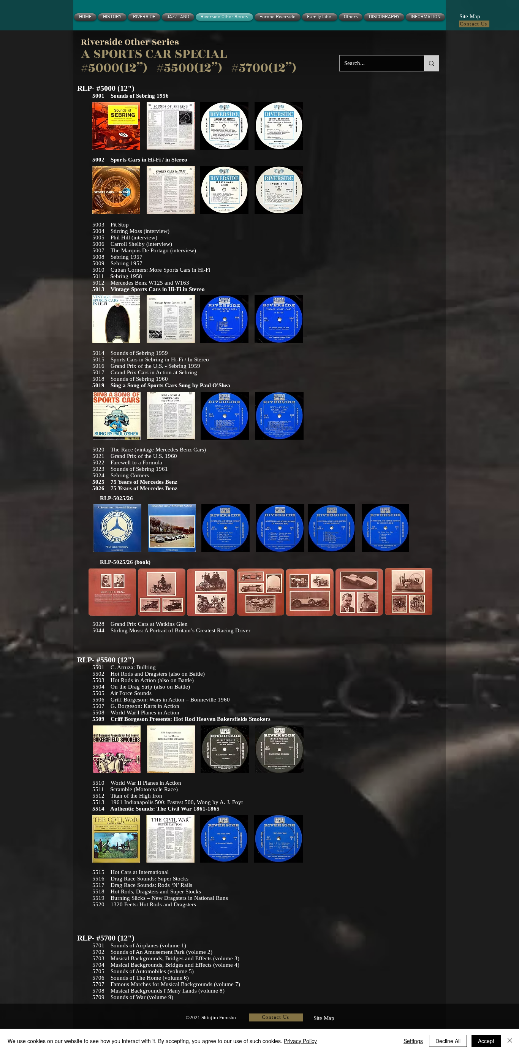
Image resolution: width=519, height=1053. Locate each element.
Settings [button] (413, 1041)
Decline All (447, 1041)
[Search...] (431, 63)
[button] (470, 16)
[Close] (509, 1041)
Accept (486, 1041)
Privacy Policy (300, 1041)
